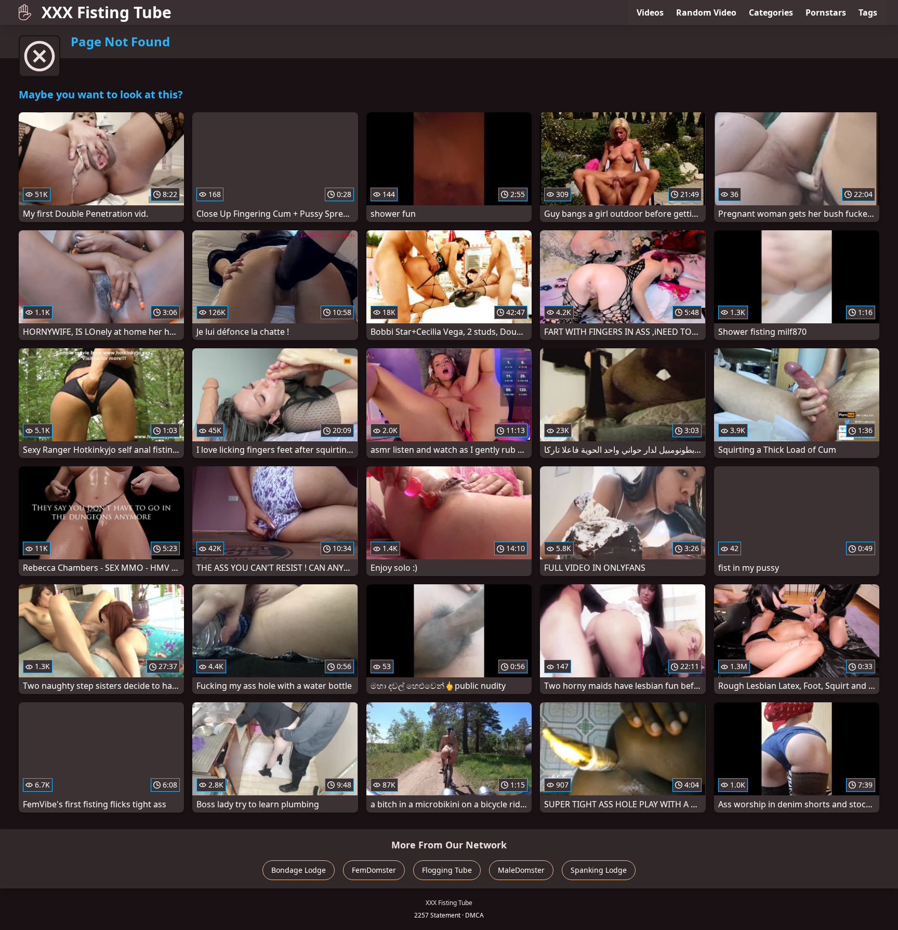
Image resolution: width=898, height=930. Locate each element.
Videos (650, 12)
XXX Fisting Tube (106, 12)
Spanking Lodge (599, 870)
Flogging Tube (447, 870)
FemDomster (374, 870)
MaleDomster (521, 870)
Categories (771, 12)
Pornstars (825, 12)
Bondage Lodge (298, 870)
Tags (868, 12)
